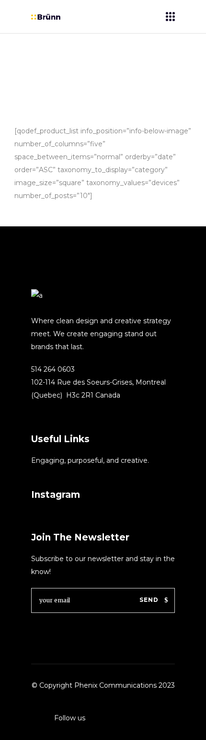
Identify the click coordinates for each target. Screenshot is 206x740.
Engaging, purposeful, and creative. (90, 460)
